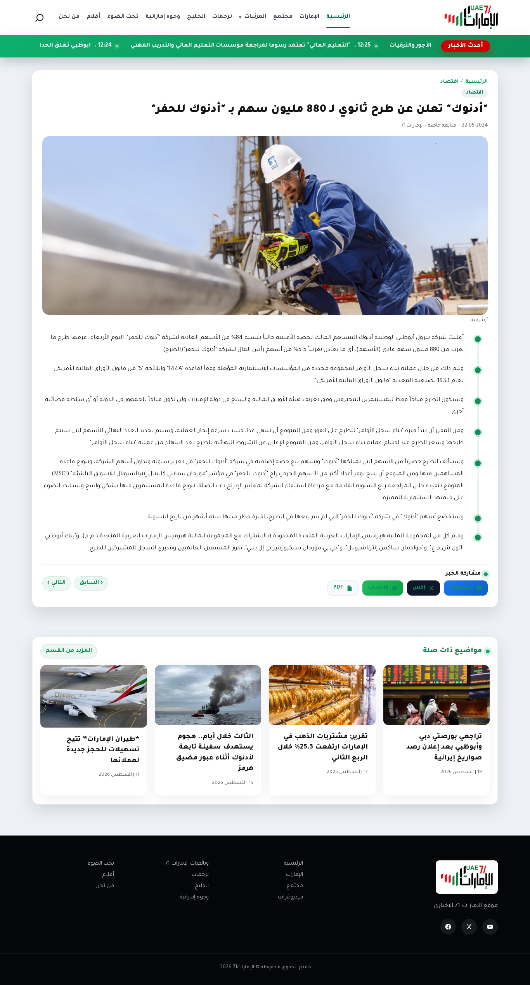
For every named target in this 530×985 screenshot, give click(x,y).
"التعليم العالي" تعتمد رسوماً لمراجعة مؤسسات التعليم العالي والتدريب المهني (291, 46)
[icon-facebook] (448, 927)
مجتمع (294, 886)
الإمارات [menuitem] (309, 17)
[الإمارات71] (471, 17)
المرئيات (252, 17)
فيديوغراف (290, 897)
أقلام (108, 875)
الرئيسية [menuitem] (338, 17)
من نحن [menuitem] (69, 17)
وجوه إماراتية (194, 897)
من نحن (104, 886)
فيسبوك (461, 588)
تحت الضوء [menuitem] (123, 17)
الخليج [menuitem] (196, 17)
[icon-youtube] (490, 927)
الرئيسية (476, 82)
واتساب (378, 588)
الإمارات (294, 875)
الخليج (202, 886)
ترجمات (200, 875)
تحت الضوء (101, 864)
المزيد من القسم (68, 651)
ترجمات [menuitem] (222, 17)
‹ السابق (91, 583)
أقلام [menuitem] (93, 17)
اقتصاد (449, 82)
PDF (338, 588)
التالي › (56, 583)
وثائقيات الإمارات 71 (187, 864)
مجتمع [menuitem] (283, 17)
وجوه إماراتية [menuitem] (162, 17)
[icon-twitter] (469, 927)
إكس (418, 588)
